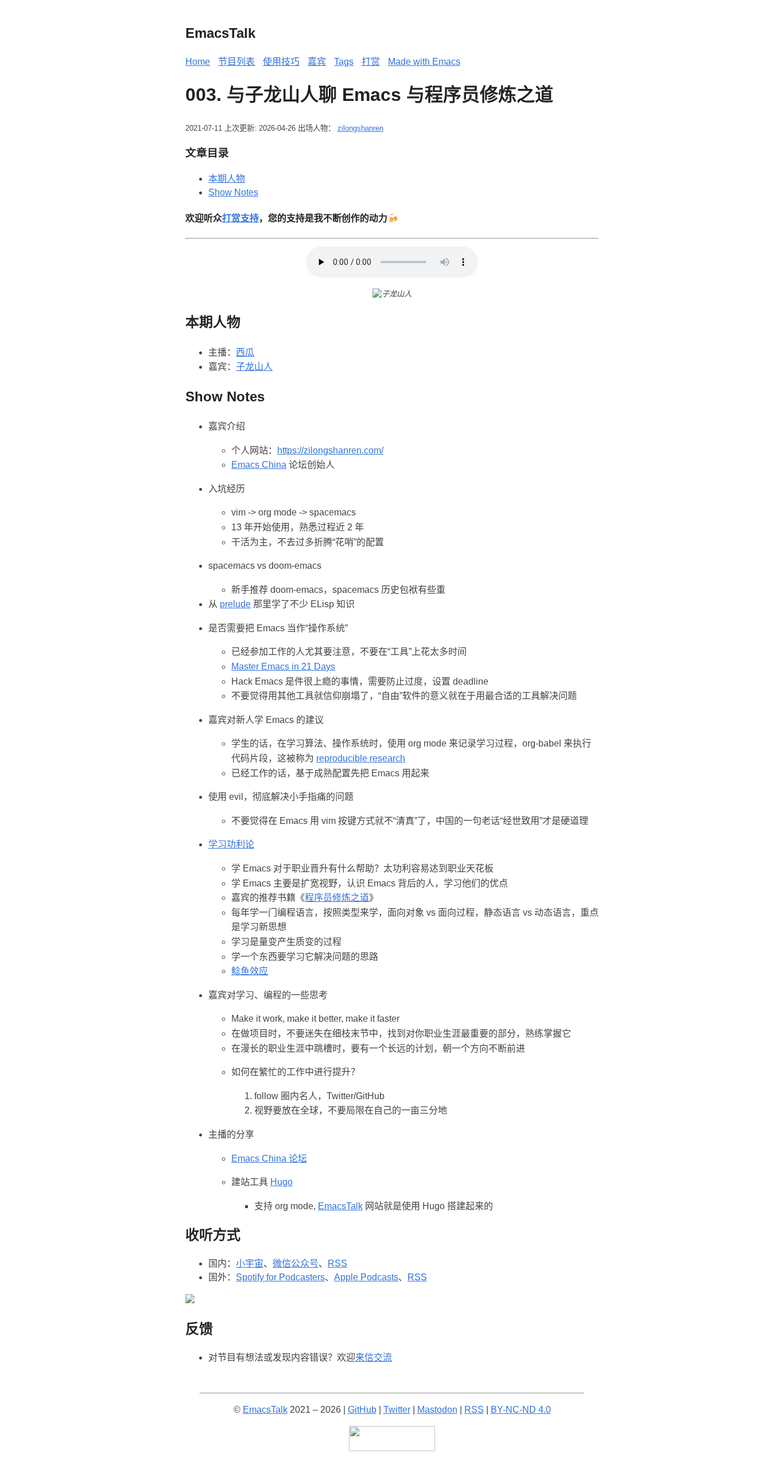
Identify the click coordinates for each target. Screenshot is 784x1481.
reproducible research (360, 758)
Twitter (396, 1409)
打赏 (371, 62)
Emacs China (258, 465)
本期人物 (226, 178)
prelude (235, 604)
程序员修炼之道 (337, 897)
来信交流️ (373, 1357)
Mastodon (437, 1409)
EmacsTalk (340, 1206)
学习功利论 (231, 844)
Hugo (281, 1182)
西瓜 (245, 352)
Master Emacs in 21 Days (283, 666)
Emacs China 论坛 (269, 1158)
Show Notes (233, 192)
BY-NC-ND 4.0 (521, 1409)
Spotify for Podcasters (280, 1277)
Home (197, 62)
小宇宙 (249, 1263)
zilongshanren (360, 128)
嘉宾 (317, 62)
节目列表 (236, 62)
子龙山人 (254, 367)
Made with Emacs (424, 62)
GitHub (362, 1409)
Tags (344, 62)
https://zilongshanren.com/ (330, 450)
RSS (337, 1263)
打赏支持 (240, 218)
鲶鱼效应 (249, 971)
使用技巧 (281, 62)
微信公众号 (296, 1263)
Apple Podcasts (366, 1277)
